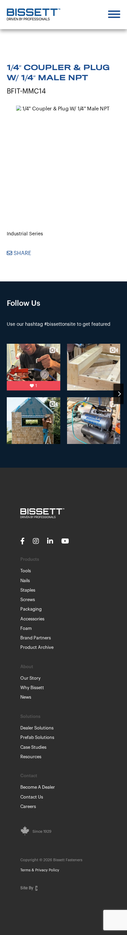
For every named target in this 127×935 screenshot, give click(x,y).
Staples (27, 590)
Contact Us (31, 797)
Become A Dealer (37, 787)
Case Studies (33, 747)
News (25, 697)
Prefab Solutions (37, 737)
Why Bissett (32, 687)
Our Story (30, 678)
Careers (28, 806)
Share (21, 253)
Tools (25, 571)
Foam (26, 628)
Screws (27, 599)
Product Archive (37, 647)
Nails (25, 580)
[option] (63, 154)
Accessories (32, 619)
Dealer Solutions (37, 728)
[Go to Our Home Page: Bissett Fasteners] (33, 14)
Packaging (31, 609)
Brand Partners (35, 638)
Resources (30, 757)
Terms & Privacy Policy (39, 870)
